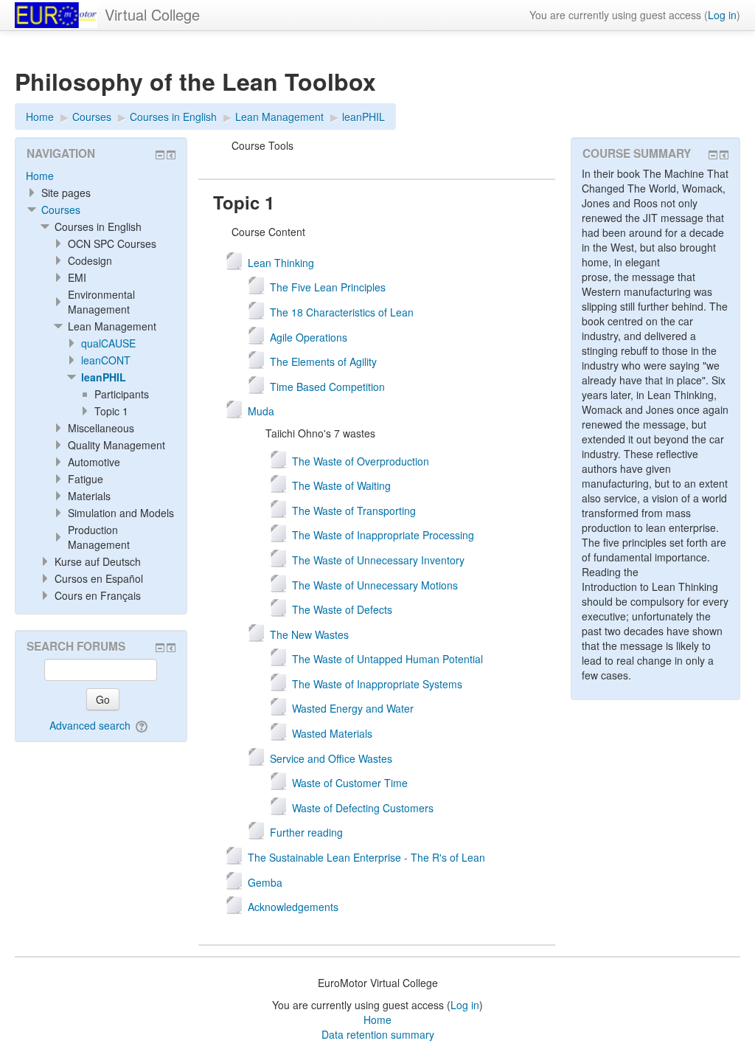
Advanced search (90, 725)
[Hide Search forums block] (160, 647)
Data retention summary (377, 1034)
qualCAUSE (108, 343)
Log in (722, 14)
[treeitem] (101, 175)
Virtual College (152, 14)
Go (103, 699)
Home (40, 175)
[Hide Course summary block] (713, 154)
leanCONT (106, 360)
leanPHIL (103, 377)
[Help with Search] (142, 725)
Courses (60, 209)
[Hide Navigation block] (160, 154)
